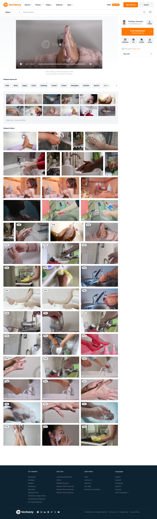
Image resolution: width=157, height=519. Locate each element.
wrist (16, 85)
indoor (106, 85)
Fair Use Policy (134, 512)
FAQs (86, 477)
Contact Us (88, 480)
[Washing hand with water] (21, 412)
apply (24, 85)
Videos (48, 5)
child (7, 85)
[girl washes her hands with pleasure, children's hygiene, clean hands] (60, 187)
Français (118, 489)
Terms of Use (113, 512)
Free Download (137, 31)
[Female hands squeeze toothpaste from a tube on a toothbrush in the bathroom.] (21, 298)
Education (31, 489)
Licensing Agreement (64, 477)
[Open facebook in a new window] (38, 512)
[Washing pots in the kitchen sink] (60, 344)
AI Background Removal (36, 499)
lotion (63, 85)
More (69, 5)
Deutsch (118, 486)
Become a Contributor (92, 489)
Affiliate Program (63, 483)
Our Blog (87, 486)
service (96, 85)
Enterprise (32, 486)
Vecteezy (31, 480)
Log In (146, 5)
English (118, 477)
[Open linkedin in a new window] (45, 512)
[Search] (144, 12)
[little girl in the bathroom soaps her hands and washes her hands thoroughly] (21, 187)
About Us (87, 483)
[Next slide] (114, 85)
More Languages (121, 492)
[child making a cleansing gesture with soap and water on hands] (19, 141)
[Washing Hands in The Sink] (21, 435)
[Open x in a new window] (55, 512)
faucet (54, 85)
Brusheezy (32, 477)
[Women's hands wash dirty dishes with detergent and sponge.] (101, 141)
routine (86, 85)
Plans (109, 5)
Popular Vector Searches (65, 486)
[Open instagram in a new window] (41, 512)
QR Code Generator (35, 502)
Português (119, 483)
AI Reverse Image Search (37, 496)
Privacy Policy (123, 512)
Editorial (59, 5)
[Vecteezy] (12, 5)
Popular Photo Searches (65, 489)
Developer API (33, 493)
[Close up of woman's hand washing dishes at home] (21, 276)
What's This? (136, 49)
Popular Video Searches (65, 493)
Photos (38, 5)
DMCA (59, 480)
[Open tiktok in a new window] (52, 512)
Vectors (27, 5)
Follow (150, 24)
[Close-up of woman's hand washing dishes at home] (99, 435)
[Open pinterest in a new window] (48, 512)
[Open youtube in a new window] (58, 512)
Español (118, 480)
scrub (34, 85)
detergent (75, 85)
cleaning (43, 85)
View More (107, 111)
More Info (126, 54)
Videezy (31, 483)
